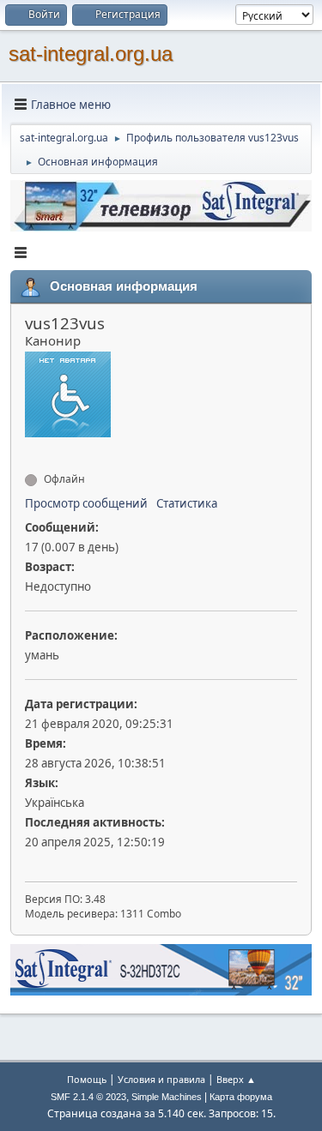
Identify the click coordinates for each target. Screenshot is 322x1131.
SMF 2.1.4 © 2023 (88, 1097)
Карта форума (241, 1097)
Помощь (86, 1079)
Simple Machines (166, 1097)
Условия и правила (161, 1079)
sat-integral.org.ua (91, 53)
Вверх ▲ (236, 1079)
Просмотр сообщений (86, 503)
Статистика (186, 503)
